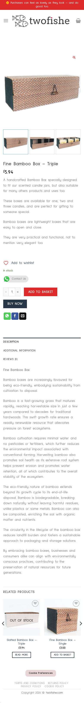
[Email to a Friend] (22, 316)
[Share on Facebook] (15, 316)
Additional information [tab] (19, 350)
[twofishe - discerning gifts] (42, 20)
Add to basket (40, 292)
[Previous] (3, 632)
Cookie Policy (54, 686)
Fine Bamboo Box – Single (63, 642)
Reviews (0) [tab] (10, 359)
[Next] (80, 632)
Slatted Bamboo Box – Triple (22, 642)
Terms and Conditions (29, 683)
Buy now (15, 303)
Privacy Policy (31, 686)
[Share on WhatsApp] (7, 316)
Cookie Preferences (41, 673)
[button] (5, 20)
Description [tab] (11, 341)
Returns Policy (58, 683)
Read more (21, 655)
